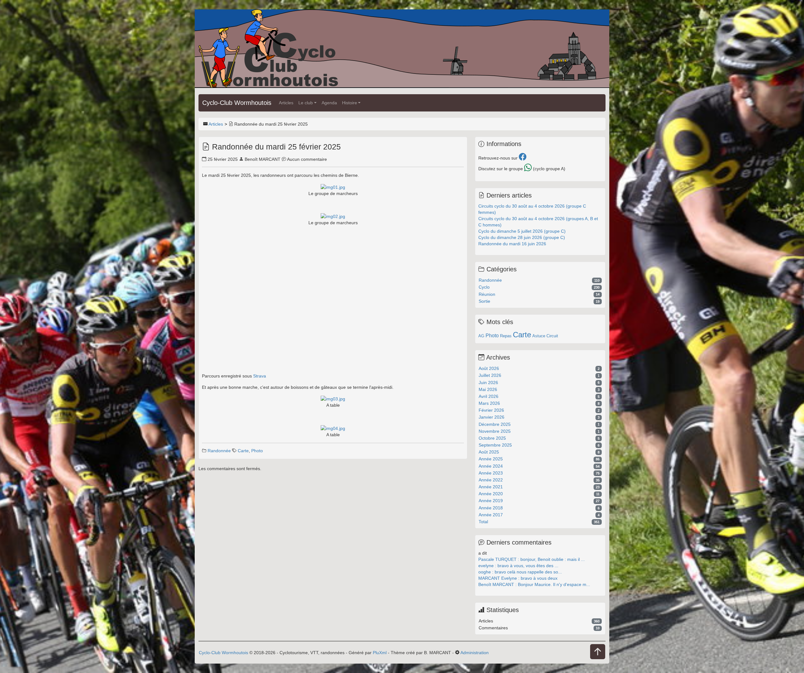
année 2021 (491, 486)
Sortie (484, 301)
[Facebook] (522, 157)
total (483, 521)
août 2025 (489, 451)
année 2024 (491, 466)
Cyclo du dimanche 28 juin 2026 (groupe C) (521, 237)
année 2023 (491, 472)
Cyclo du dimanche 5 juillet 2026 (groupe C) (522, 231)
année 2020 (491, 493)
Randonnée (219, 450)
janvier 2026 (491, 417)
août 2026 (489, 368)
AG (481, 336)
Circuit (552, 336)
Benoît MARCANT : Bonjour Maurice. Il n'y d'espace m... (534, 584)
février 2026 (491, 410)
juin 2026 (488, 382)
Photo (257, 450)
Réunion (487, 294)
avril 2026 (488, 396)
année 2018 (491, 507)
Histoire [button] (349, 102)
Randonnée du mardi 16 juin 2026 (512, 243)
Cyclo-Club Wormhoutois (236, 102)
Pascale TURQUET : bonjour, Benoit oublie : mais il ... (531, 559)
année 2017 (491, 514)
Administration (474, 652)
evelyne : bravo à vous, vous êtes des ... (518, 565)
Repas (506, 336)
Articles (286, 102)
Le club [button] (305, 102)
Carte (243, 450)
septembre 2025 (495, 445)
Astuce (538, 336)
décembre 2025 (495, 424)
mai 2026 (488, 389)
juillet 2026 (490, 375)
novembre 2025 (495, 431)
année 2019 (491, 500)
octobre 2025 (492, 438)
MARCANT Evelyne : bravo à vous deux (517, 578)
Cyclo (484, 287)
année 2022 (491, 479)
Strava (259, 375)
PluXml (380, 652)
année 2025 (491, 458)
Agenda (329, 102)
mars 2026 (489, 403)
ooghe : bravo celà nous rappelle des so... (520, 571)
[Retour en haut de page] (597, 652)
